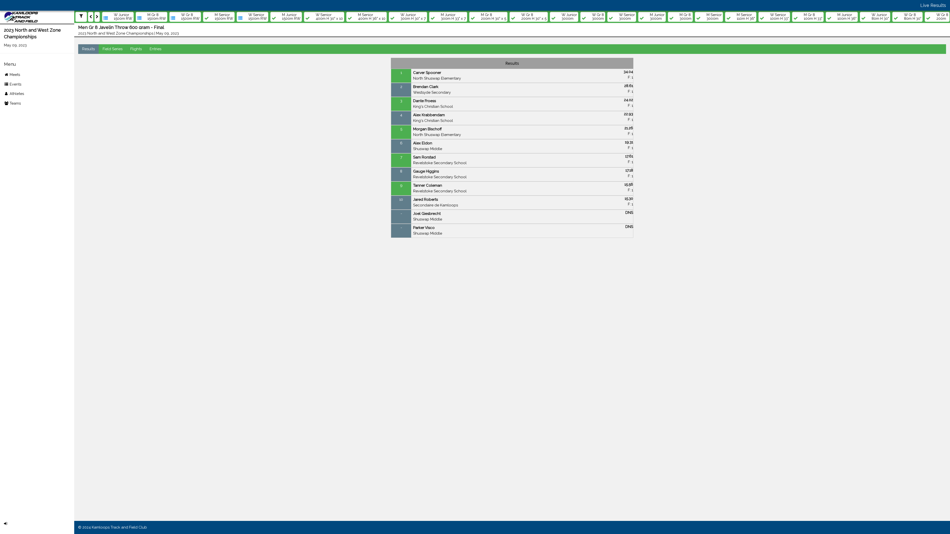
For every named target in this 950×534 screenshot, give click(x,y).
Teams (15, 103)
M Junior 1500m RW (291, 17)
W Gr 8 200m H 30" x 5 (533, 17)
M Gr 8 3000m (685, 17)
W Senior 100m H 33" (779, 17)
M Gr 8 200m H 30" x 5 (493, 17)
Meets (14, 74)
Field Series (112, 49)
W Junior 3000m (569, 17)
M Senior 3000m (714, 17)
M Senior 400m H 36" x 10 (371, 17)
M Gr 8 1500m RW (156, 17)
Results (88, 49)
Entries (155, 49)
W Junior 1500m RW (123, 17)
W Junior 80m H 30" (880, 17)
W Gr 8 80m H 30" (912, 17)
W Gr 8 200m (942, 17)
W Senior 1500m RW (257, 17)
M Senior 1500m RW (224, 17)
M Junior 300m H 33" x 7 (453, 17)
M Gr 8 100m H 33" (813, 17)
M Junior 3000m (657, 17)
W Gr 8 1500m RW (190, 17)
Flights (136, 49)
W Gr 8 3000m (598, 17)
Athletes (16, 93)
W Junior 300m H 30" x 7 (413, 17)
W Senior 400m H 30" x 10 (329, 17)
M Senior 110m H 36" (746, 17)
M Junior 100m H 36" (846, 17)
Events (15, 84)
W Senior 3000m (627, 17)
